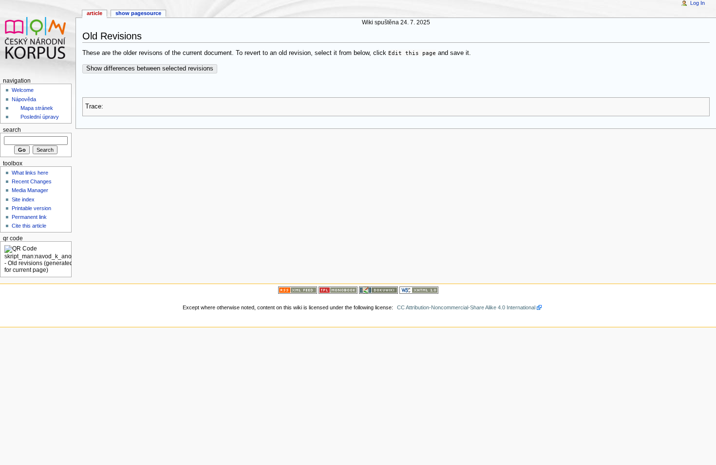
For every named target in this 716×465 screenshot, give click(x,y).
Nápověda (24, 99)
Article (94, 13)
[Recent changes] (297, 289)
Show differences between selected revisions (149, 68)
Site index (23, 199)
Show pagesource (138, 13)
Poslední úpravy (39, 117)
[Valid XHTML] (418, 289)
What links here (30, 173)
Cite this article (29, 226)
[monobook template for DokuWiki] (338, 289)
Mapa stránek (36, 108)
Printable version (31, 208)
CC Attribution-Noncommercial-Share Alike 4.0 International (466, 307)
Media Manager (30, 190)
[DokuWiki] (378, 289)
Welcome (23, 90)
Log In (697, 3)
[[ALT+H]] (37, 37)
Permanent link (29, 217)
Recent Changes (32, 181)
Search (12, 130)
